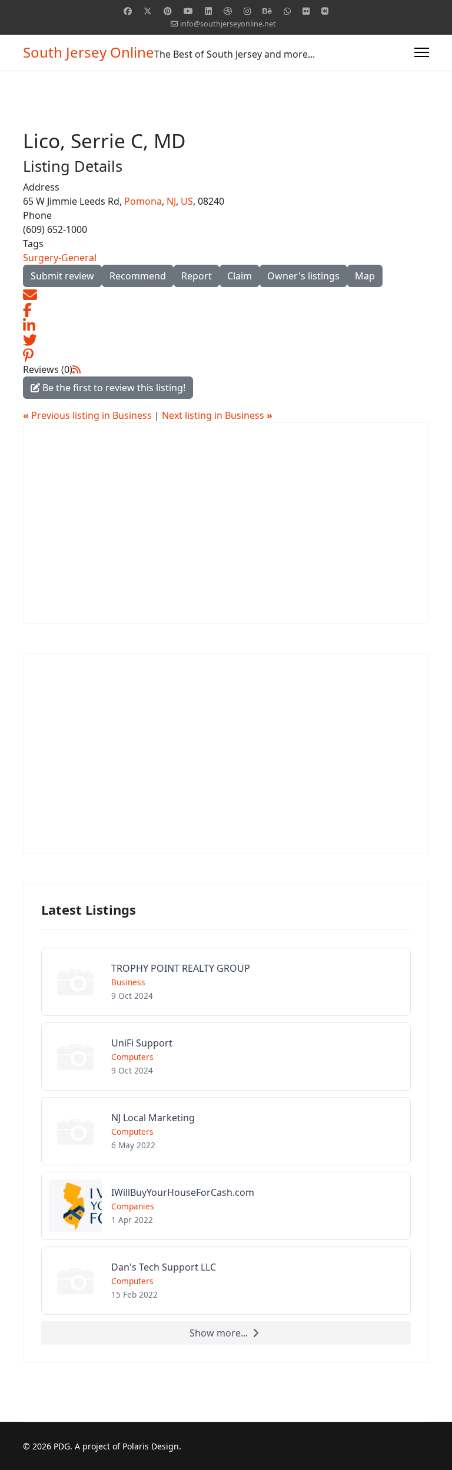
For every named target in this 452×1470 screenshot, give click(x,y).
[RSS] (76, 369)
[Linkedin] (208, 10)
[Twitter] (148, 10)
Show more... (219, 1332)
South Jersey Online (88, 52)
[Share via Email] (30, 294)
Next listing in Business (217, 415)
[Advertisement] (226, 523)
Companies (132, 1206)
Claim (239, 275)
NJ (171, 201)
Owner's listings (303, 275)
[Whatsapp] (287, 10)
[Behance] (267, 10)
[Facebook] (128, 10)
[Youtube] (188, 10)
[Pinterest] (168, 10)
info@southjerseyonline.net (228, 24)
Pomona (143, 201)
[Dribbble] (228, 10)
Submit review (62, 275)
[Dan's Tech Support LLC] (226, 1280)
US (187, 201)
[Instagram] (247, 10)
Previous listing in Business (88, 415)
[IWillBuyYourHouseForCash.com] (226, 1205)
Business (128, 982)
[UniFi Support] (226, 1056)
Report (196, 275)
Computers (132, 1056)
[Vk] (324, 10)
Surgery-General (60, 257)
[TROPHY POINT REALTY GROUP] (226, 981)
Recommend (137, 275)
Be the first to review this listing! (112, 387)
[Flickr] (306, 10)
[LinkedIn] (29, 324)
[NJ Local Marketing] (226, 1131)
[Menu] (421, 52)
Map (365, 275)
